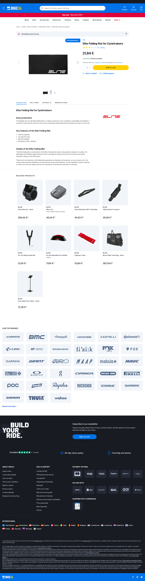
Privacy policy (7, 489)
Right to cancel (7, 485)
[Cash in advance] (138, 474)
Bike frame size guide (44, 492)
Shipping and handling (44, 482)
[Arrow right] (41, 192)
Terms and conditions (10, 482)
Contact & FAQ (41, 471)
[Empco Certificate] (77, 506)
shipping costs (38, 541)
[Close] (126, 33)
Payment (39, 485)
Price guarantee (42, 503)
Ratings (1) (47, 102)
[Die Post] (101, 490)
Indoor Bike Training (44, 27)
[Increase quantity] (90, 67)
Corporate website (9, 475)
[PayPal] (114, 474)
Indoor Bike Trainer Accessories (60, 27)
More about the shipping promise (132, 560)
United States (118, 62)
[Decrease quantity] (85, 67)
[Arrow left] (19, 192)
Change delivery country (44, 548)
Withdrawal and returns (45, 475)
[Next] (77, 62)
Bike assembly (41, 507)
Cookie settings (8, 492)
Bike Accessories (32, 27)
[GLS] (114, 490)
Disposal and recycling (10, 496)
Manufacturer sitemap (44, 496)
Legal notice (6, 471)
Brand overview (9, 406)
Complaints (40, 478)
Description (21, 102)
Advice (39, 510)
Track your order (42, 489)
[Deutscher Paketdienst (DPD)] (89, 490)
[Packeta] (138, 490)
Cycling (23, 27)
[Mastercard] (77, 474)
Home (18, 27)
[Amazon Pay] (126, 474)
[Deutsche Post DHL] (77, 490)
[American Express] (101, 474)
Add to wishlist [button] (91, 73)
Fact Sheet (34, 102)
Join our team (7, 478)
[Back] (18, 62)
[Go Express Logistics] (126, 490)
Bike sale (65, 15)
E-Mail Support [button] (108, 73)
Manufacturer (61, 102)
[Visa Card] (89, 474)
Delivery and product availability (48, 499)
